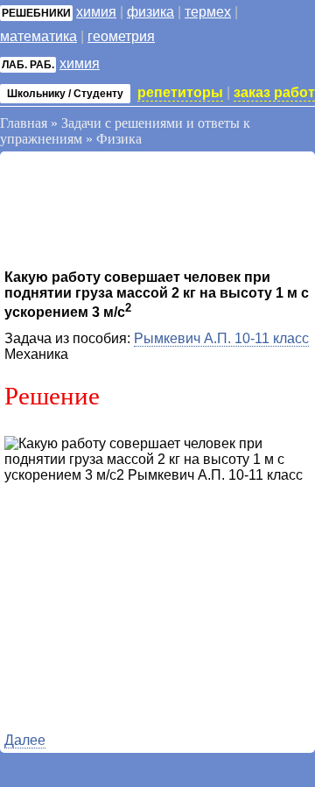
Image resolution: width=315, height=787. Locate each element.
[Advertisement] (144, 212)
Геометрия (121, 36)
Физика (150, 11)
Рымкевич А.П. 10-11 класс (221, 338)
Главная (23, 123)
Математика (38, 36)
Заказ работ (274, 92)
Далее (25, 740)
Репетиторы (180, 92)
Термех (208, 11)
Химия (96, 11)
